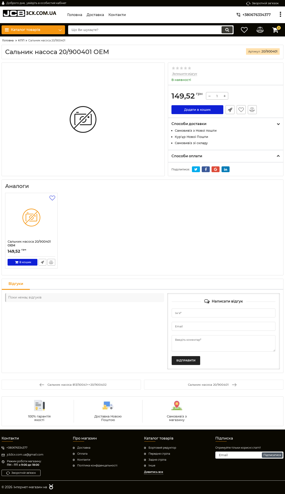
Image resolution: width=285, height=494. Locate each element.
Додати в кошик (197, 110)
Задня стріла (157, 459)
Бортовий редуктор (162, 447)
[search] (227, 29)
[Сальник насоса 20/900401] (31, 217)
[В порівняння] (252, 109)
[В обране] (241, 109)
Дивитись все (153, 472)
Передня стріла (159, 453)
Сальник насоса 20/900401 (29, 245)
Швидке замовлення (230, 109)
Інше (152, 465)
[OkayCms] (50, 487)
